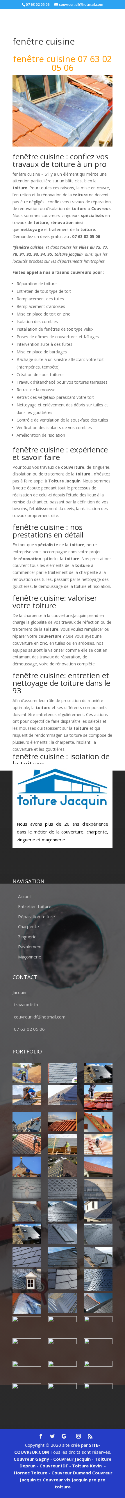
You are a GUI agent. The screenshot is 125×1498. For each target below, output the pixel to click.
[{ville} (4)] (98, 1097)
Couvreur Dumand (71, 1473)
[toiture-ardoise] (26, 1279)
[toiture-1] (98, 1257)
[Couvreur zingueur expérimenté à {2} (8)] (62, 1347)
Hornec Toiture (30, 1473)
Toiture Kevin (87, 1466)
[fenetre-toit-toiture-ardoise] (62, 1234)
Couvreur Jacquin (72, 1459)
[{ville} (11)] (26, 1167)
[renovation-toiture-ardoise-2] (26, 1257)
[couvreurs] (26, 1122)
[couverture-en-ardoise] (26, 1211)
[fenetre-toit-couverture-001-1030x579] (26, 1234)
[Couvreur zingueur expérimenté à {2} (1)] (26, 1303)
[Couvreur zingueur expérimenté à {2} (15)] (98, 1393)
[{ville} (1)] (26, 1073)
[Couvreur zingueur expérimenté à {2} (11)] (62, 1371)
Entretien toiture (34, 906)
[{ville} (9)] (62, 1144)
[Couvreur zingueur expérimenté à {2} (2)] (62, 1303)
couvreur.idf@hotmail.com (39, 1017)
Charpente (28, 926)
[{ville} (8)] (26, 1144)
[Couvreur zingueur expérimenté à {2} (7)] (26, 1348)
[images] (98, 1234)
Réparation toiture (36, 916)
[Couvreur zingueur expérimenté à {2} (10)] (26, 1371)
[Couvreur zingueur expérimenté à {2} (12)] (98, 1371)
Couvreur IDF (54, 1466)
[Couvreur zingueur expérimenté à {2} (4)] (26, 1326)
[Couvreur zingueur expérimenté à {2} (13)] (26, 1393)
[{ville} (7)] (98, 1122)
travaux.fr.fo (26, 1004)
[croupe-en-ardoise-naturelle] (62, 1211)
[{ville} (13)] (98, 1167)
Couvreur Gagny (31, 1459)
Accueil (24, 896)
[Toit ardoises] (62, 1257)
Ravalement (30, 946)
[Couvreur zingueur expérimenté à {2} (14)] (62, 1390)
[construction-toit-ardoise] (98, 1189)
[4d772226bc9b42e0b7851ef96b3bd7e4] (26, 1189)
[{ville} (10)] (98, 1144)
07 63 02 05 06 (29, 1029)
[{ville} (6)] (62, 1121)
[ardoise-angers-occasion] (62, 1189)
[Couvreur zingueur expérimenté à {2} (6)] (98, 1323)
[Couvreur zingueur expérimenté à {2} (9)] (98, 1348)
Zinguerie (27, 937)
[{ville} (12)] (62, 1167)
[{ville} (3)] (62, 1095)
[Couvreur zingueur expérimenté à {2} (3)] (98, 1303)
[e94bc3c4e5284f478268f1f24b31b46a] (98, 1211)
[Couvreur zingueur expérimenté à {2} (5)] (62, 1326)
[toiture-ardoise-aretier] (62, 1279)
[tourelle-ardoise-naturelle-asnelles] (98, 1280)
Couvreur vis (56, 1480)
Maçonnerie (29, 957)
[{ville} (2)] (98, 1073)
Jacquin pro (83, 1480)
